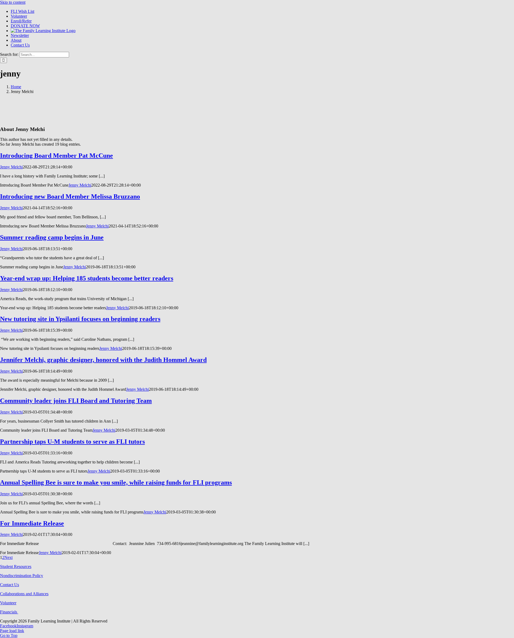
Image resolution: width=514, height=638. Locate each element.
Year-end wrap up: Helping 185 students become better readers (86, 278)
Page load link (12, 630)
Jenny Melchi (11, 167)
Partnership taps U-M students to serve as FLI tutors (72, 441)
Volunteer (8, 603)
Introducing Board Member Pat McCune (56, 155)
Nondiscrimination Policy (21, 575)
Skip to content (12, 2)
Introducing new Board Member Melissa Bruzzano (70, 196)
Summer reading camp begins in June (52, 237)
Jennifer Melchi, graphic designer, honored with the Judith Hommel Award (103, 359)
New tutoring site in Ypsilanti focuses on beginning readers (80, 318)
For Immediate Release (32, 523)
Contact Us (9, 584)
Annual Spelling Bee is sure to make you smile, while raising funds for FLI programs (116, 482)
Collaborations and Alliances (24, 593)
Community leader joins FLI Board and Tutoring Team (76, 400)
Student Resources (15, 566)
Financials (9, 612)
